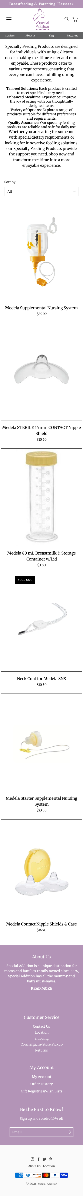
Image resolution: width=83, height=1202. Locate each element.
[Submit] (68, 1132)
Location (42, 1032)
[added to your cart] (75, 19)
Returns (41, 1050)
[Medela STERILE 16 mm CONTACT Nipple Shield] (41, 371)
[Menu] (9, 19)
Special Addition (47, 1183)
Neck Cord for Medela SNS (41, 678)
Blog (51, 35)
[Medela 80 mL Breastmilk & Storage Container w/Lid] (41, 497)
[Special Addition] (41, 19)
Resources (72, 35)
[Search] (66, 19)
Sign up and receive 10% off (41, 1119)
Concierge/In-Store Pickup (42, 1044)
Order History (41, 1084)
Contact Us (41, 1026)
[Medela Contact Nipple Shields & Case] (41, 868)
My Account (41, 1077)
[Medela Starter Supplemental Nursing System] (41, 742)
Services (9, 35)
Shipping (41, 1038)
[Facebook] (38, 1159)
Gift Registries (32, 1091)
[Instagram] (32, 1159)
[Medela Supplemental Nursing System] (41, 252)
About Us (30, 35)
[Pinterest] (50, 1159)
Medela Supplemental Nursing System (41, 308)
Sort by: (10, 182)
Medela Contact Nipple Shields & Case (41, 924)
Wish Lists (53, 1091)
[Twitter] (44, 1159)
